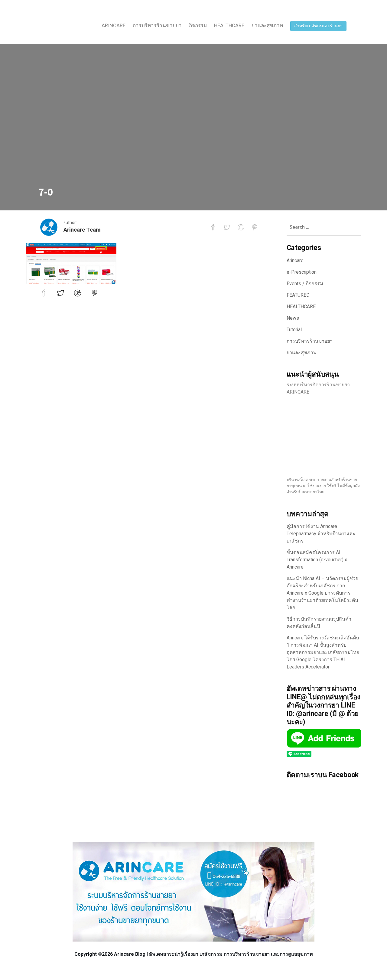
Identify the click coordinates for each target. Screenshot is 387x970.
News (293, 318)
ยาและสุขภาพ (267, 25)
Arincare (113, 25)
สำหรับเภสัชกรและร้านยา (318, 26)
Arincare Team (82, 230)
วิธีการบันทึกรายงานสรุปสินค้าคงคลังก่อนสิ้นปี (319, 622)
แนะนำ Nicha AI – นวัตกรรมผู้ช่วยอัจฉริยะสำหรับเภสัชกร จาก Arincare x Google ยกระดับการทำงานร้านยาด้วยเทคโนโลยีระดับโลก (322, 593)
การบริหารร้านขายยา (157, 25)
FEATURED (298, 295)
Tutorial (294, 329)
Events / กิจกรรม (305, 283)
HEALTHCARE (229, 25)
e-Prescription (302, 272)
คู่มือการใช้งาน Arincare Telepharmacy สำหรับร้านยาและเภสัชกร (321, 534)
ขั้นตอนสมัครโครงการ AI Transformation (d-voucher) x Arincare (317, 560)
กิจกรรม (198, 25)
